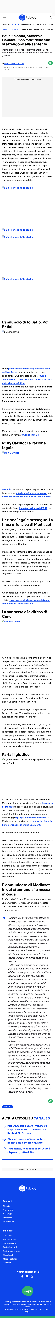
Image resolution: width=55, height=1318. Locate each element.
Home (4, 29)
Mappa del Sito (10, 1259)
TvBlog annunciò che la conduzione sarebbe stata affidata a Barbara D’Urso (27, 379)
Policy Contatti (10, 1247)
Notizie (15, 24)
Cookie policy (9, 1243)
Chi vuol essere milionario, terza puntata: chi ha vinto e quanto (26, 1141)
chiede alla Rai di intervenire (31, 493)
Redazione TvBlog (14, 63)
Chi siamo (7, 1235)
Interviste (7, 1218)
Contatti (7, 1263)
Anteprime (8, 1210)
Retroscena (8, 1221)
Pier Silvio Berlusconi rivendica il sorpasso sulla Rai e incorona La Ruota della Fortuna (27, 1130)
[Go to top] (50, 1309)
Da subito (7, 489)
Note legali (8, 1255)
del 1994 (33, 508)
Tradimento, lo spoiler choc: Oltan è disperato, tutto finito (28, 1150)
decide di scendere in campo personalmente (26, 496)
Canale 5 (14, 29)
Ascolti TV (41, 24)
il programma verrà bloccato (30, 817)
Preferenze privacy (11, 1251)
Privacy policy (9, 1239)
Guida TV (6, 24)
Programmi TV (28, 24)
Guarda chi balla (31, 435)
